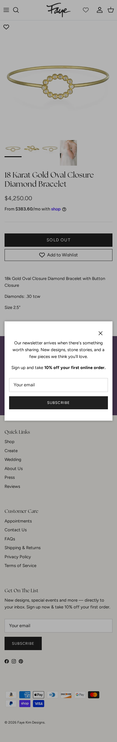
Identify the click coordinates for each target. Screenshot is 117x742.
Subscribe (58, 402)
